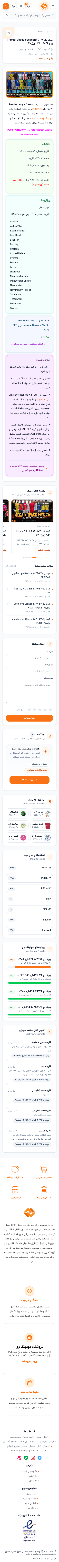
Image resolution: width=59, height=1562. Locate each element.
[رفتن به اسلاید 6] (23, 557)
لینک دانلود (43, 399)
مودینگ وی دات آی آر (42, 118)
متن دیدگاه (48, 678)
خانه (51, 32)
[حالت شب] (13, 6)
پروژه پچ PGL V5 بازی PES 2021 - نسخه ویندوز (28, 975)
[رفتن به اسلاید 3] (29, 557)
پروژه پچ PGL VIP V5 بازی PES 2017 (33, 991)
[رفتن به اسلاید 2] (30, 557)
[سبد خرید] (21, 6)
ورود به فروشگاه (29, 1361)
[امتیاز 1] (50, 709)
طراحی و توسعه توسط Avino (44, 1558)
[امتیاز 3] (39, 709)
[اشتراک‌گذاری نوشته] (8, 33)
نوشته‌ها (41, 32)
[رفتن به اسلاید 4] (27, 557)
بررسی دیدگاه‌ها (29, 780)
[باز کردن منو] (53, 6)
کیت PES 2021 (43, 75)
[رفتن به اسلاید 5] (25, 557)
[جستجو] (7, 15)
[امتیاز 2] (45, 709)
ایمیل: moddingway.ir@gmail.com (28, 1451)
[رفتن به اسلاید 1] (34, 557)
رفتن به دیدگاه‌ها (44, 58)
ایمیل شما (49, 664)
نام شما (50, 651)
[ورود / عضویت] (6, 6)
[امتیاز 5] (29, 709)
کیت (41, 104)
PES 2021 (37, 109)
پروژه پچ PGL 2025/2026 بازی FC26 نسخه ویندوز (27, 1007)
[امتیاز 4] (34, 709)
